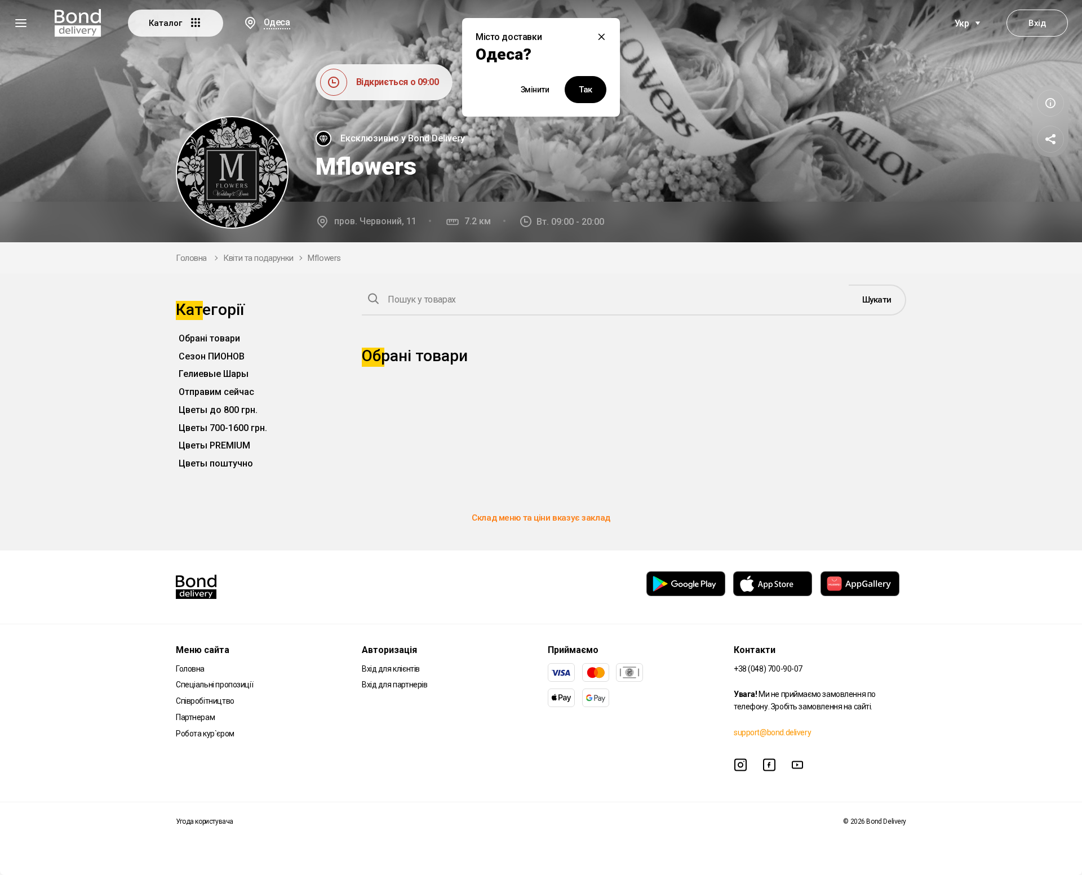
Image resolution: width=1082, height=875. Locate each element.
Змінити (535, 89)
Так (585, 90)
